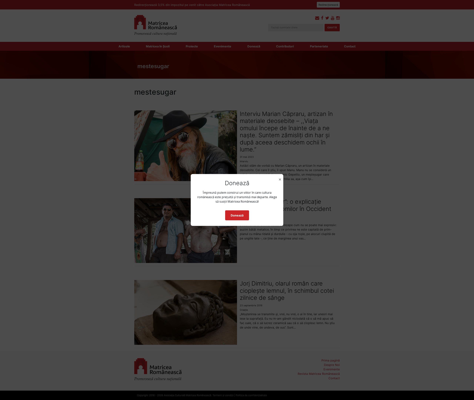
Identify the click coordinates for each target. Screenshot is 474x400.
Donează (237, 215)
